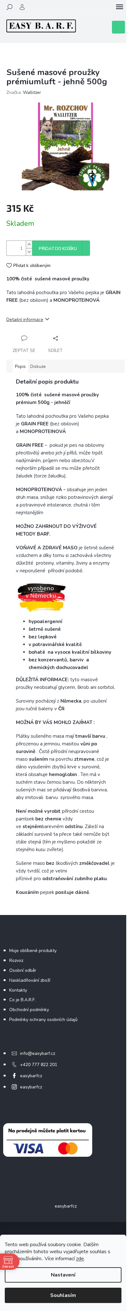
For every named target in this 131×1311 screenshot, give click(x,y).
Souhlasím (63, 1295)
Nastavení (63, 1274)
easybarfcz (31, 1076)
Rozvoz (16, 960)
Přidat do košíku (58, 249)
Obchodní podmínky (29, 1010)
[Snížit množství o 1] (29, 251)
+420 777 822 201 (38, 1065)
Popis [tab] (20, 366)
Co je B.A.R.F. (22, 1000)
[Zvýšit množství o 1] (29, 244)
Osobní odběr (22, 970)
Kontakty (18, 990)
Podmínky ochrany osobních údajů (43, 1020)
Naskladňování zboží (29, 980)
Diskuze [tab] (38, 366)
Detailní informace (24, 319)
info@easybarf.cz (37, 1053)
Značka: (23, 92)
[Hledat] (9, 7)
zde (80, 1258)
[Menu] (119, 7)
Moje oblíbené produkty (33, 951)
